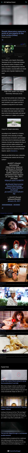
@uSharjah (9, 184)
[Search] (26, 2)
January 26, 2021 (14, 201)
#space (9, 186)
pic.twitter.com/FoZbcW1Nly (14, 193)
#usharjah (14, 190)
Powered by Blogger (15, 451)
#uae (14, 188)
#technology (17, 186)
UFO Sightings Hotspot (9, 2)
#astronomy (18, 184)
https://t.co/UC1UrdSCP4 (14, 180)
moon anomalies (7, 204)
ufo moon (17, 204)
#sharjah (8, 188)
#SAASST (19, 188)
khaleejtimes (14, 151)
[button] (2, 40)
